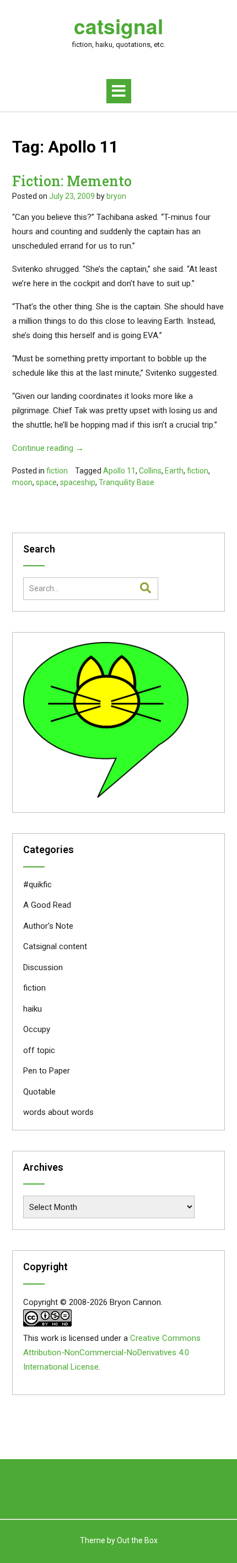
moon (22, 482)
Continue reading (48, 448)
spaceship (77, 482)
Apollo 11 (119, 470)
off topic (39, 1050)
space (46, 482)
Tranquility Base (126, 482)
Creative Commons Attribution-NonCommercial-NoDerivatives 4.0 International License (112, 1352)
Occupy (36, 1029)
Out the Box (137, 1540)
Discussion (43, 967)
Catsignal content (55, 946)
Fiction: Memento (72, 181)
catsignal (118, 26)
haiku (32, 1009)
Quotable (39, 1092)
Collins (150, 470)
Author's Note (48, 926)
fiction (57, 470)
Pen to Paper (46, 1071)
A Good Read (47, 905)
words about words (58, 1112)
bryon (116, 196)
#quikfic (37, 885)
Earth (174, 470)
